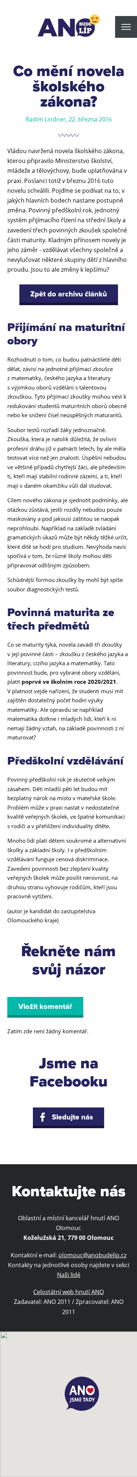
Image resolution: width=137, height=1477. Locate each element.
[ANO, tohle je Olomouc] (69, 26)
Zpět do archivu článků (68, 294)
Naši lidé (68, 1275)
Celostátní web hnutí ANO (68, 1292)
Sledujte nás (72, 1117)
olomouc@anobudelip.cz (92, 1255)
